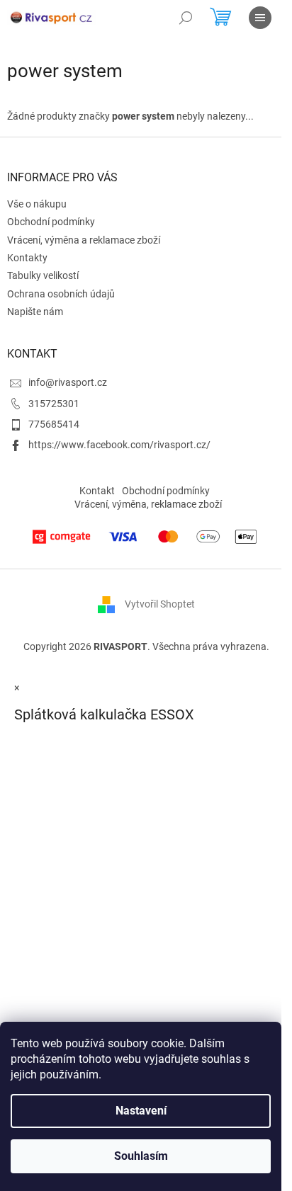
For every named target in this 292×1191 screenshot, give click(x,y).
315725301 (53, 403)
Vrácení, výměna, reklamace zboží (148, 504)
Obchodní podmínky (51, 221)
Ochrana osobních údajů (61, 294)
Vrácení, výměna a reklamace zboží (83, 240)
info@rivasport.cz (67, 382)
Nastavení (141, 1110)
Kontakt (97, 490)
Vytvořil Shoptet (160, 604)
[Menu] (260, 18)
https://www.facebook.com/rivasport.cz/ (119, 444)
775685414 (53, 424)
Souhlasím (141, 1156)
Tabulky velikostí (43, 275)
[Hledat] (186, 18)
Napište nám (35, 311)
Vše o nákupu (37, 204)
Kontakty (27, 257)
